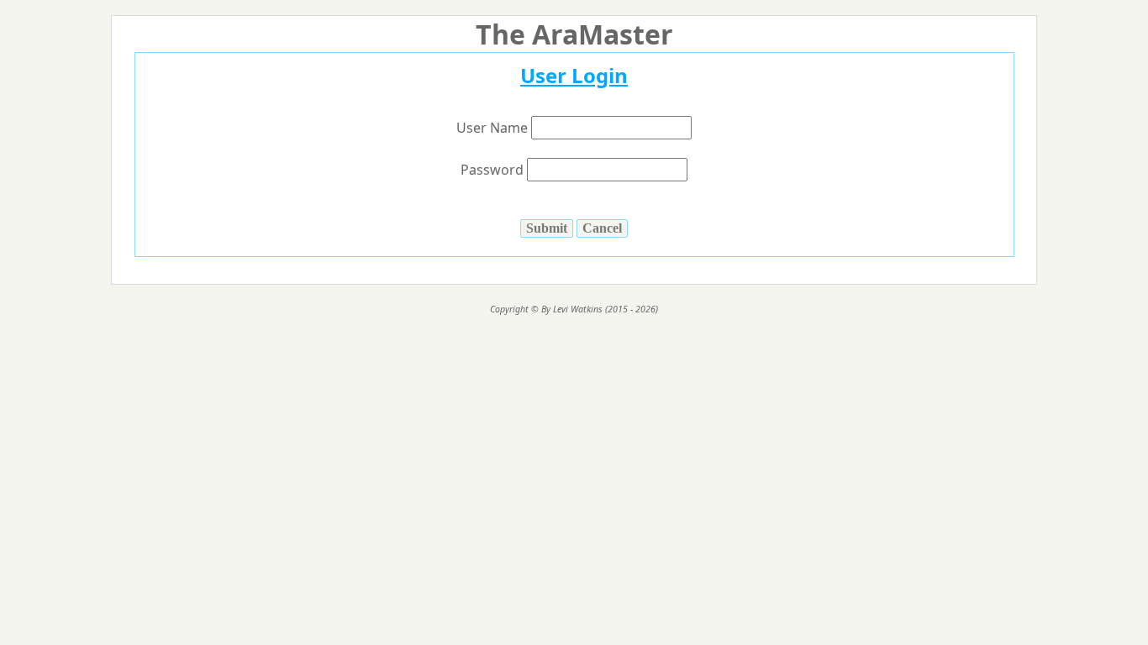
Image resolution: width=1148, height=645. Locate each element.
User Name (493, 127)
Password (494, 169)
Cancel (602, 228)
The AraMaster (574, 34)
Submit (546, 228)
